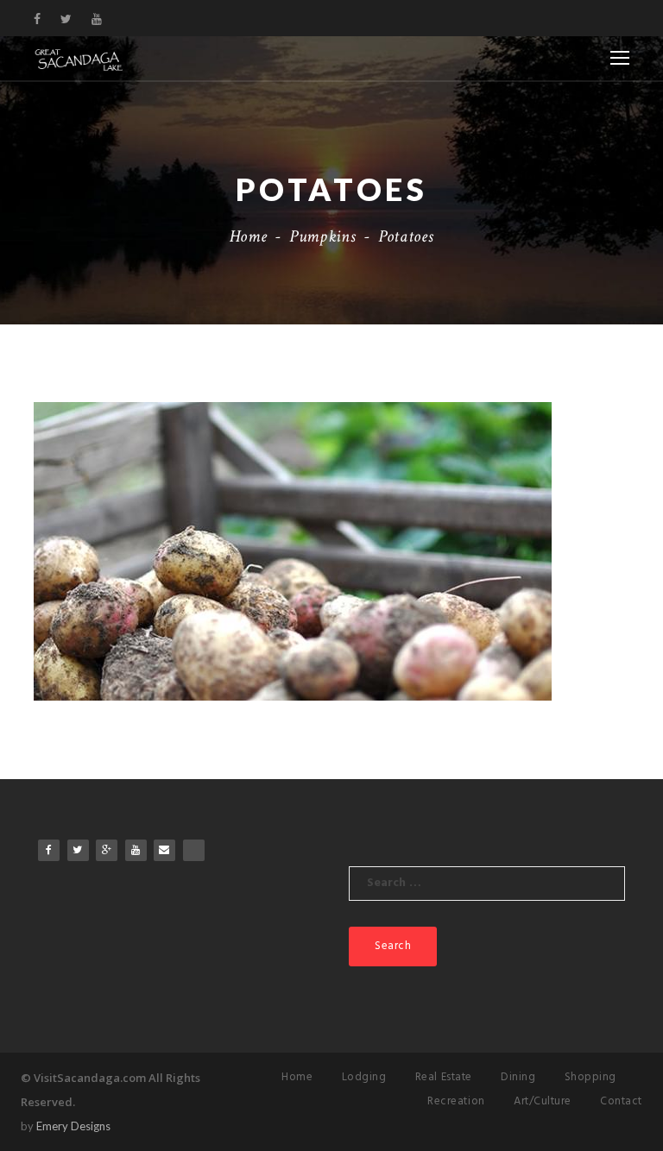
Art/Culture (542, 1101)
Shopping (590, 1077)
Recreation (455, 1101)
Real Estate (443, 1077)
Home (249, 236)
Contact (621, 1101)
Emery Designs (73, 1126)
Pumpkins (322, 236)
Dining (518, 1077)
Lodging (364, 1077)
